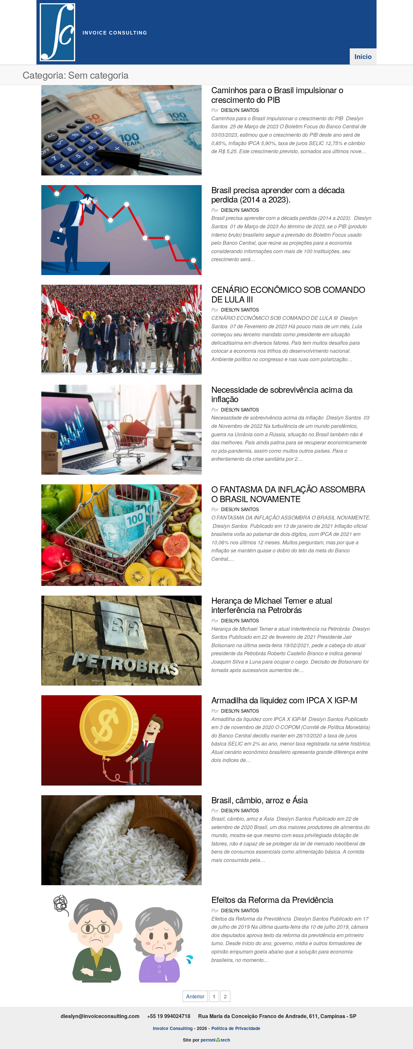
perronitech (215, 1040)
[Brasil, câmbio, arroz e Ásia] (121, 839)
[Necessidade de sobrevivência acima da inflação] (121, 429)
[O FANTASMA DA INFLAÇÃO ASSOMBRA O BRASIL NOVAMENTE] (121, 534)
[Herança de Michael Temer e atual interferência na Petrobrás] (121, 640)
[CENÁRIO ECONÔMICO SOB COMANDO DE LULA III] (121, 329)
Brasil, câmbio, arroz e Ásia (259, 800)
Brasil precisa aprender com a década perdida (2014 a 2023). (277, 194)
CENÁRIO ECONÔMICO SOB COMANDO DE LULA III (288, 294)
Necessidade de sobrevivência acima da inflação (282, 394)
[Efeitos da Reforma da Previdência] (121, 938)
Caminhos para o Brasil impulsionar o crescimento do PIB (277, 94)
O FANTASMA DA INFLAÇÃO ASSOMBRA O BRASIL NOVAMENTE (288, 493)
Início (363, 56)
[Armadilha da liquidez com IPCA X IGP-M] (121, 739)
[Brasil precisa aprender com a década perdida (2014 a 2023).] (121, 229)
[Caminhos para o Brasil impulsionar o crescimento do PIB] (121, 129)
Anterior (195, 996)
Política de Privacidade (235, 1028)
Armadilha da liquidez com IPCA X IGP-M (284, 700)
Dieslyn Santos (240, 110)
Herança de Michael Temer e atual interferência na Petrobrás (271, 605)
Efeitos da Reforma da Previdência (272, 899)
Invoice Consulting (115, 32)
